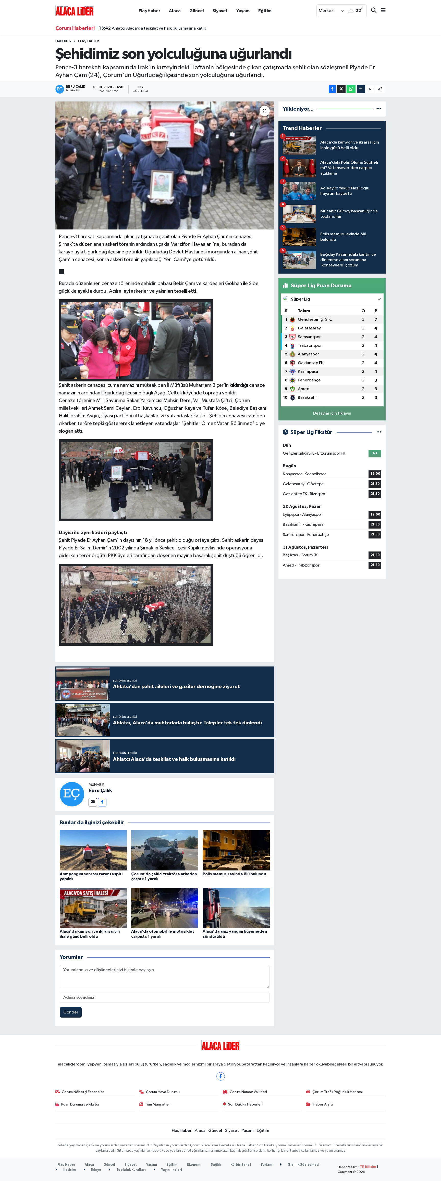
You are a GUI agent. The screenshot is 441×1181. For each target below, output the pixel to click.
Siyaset (220, 11)
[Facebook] (102, 802)
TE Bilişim (368, 1167)
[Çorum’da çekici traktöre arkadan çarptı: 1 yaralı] (164, 850)
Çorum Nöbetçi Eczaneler (83, 1092)
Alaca (175, 11)
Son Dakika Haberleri (245, 1104)
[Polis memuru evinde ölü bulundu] (236, 850)
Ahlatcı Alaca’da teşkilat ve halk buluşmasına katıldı (154, 28)
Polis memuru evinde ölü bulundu (234, 874)
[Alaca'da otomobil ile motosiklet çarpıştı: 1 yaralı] (164, 908)
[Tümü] (378, 109)
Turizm (266, 1164)
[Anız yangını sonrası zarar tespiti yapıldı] (93, 850)
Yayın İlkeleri (171, 1170)
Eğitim (265, 11)
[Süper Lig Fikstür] (378, 432)
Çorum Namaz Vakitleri (248, 1092)
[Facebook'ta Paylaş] (332, 89)
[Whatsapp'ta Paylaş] (351, 89)
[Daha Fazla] (361, 89)
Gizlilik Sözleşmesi (303, 1164)
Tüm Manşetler (157, 1104)
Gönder (70, 1012)
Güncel (196, 11)
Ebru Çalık (100, 790)
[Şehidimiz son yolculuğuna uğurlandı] (164, 165)
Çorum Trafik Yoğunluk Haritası (337, 1092)
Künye (95, 1170)
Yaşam (243, 11)
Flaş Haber (149, 11)
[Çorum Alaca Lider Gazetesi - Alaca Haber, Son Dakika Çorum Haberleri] (74, 10)
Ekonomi (194, 1164)
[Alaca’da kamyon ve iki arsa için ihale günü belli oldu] (93, 908)
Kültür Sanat (240, 1164)
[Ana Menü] (381, 10)
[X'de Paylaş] (341, 89)
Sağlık (216, 1164)
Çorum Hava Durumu (163, 1092)
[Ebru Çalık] (72, 794)
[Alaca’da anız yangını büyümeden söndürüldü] (236, 908)
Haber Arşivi (323, 1104)
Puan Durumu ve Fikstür (80, 1104)
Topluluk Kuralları (131, 1170)
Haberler (63, 41)
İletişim (69, 1170)
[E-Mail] (93, 802)
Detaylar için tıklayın (332, 413)
